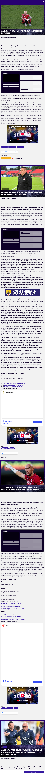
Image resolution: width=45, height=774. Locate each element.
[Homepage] (43, 2)
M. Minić (5, 747)
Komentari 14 (13, 772)
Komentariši (33, 772)
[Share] (2, 772)
